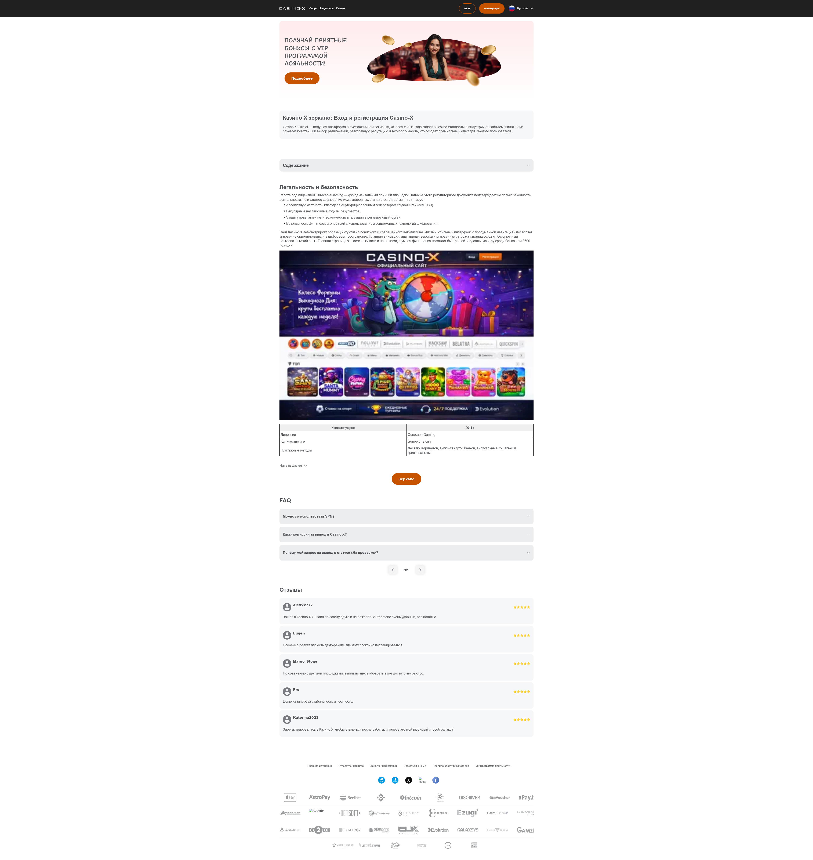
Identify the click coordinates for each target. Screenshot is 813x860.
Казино (340, 8)
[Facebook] (435, 780)
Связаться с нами (415, 765)
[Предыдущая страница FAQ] (393, 570)
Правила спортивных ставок (451, 765)
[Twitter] (408, 780)
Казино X (295, 232)
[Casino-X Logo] (292, 8)
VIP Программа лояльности (493, 765)
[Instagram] (422, 780)
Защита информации (384, 765)
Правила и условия (319, 765)
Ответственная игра (351, 765)
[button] (521, 8)
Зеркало (406, 478)
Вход (467, 8)
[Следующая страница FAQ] (420, 570)
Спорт (313, 8)
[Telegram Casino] (395, 780)
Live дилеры (326, 8)
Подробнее (302, 78)
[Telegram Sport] (381, 780)
